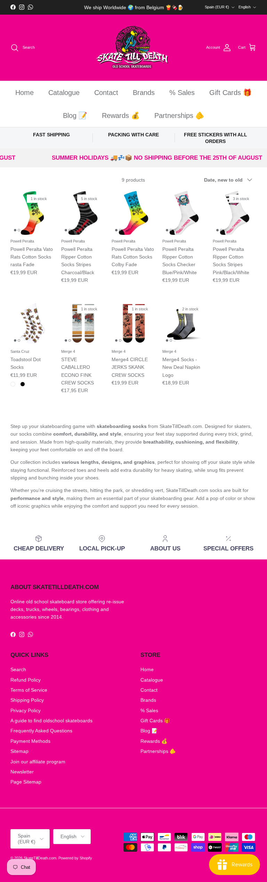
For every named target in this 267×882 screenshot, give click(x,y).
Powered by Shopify (75, 858)
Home (24, 92)
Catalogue (64, 92)
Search (18, 669)
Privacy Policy (25, 710)
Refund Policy (25, 680)
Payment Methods (30, 741)
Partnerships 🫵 (179, 115)
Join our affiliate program (37, 761)
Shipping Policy (27, 700)
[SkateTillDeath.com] (133, 48)
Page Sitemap (25, 782)
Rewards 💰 (121, 115)
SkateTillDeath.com (40, 858)
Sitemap (19, 751)
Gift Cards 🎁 (230, 92)
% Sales (182, 92)
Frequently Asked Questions (41, 730)
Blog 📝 (75, 115)
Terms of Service (28, 690)
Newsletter (22, 771)
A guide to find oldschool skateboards (51, 720)
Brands (144, 92)
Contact (106, 92)
